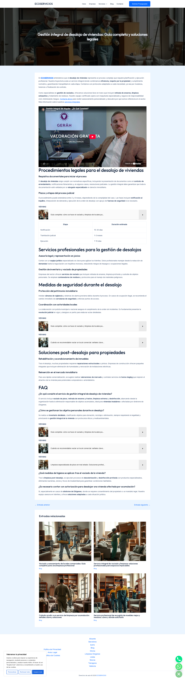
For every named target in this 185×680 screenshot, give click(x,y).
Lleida (92, 657)
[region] (25, 663)
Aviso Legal (52, 652)
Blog (112, 4)
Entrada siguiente (142, 505)
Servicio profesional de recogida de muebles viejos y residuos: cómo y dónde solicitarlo (117, 616)
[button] (106, 4)
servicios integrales (72, 102)
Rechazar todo (25, 672)
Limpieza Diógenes (92, 654)
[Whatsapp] (178, 666)
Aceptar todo (38, 672)
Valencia (92, 666)
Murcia (92, 660)
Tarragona (92, 663)
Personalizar (12, 672)
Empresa (92, 4)
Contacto (120, 4)
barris (92, 645)
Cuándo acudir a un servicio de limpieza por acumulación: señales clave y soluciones (64, 616)
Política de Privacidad (52, 649)
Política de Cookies (52, 655)
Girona (92, 651)
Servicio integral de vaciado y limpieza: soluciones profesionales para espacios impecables (116, 564)
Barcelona (92, 642)
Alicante (92, 639)
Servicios (102, 4)
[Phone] (178, 659)
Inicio (84, 4)
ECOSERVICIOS (44, 3)
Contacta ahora (66, 99)
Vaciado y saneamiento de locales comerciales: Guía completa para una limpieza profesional (62, 564)
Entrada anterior (42, 505)
